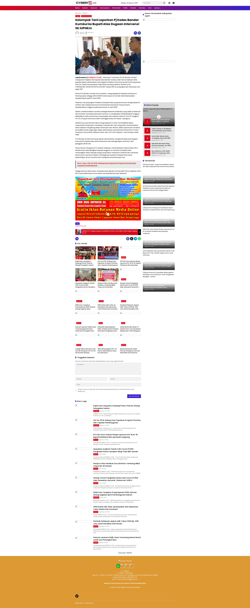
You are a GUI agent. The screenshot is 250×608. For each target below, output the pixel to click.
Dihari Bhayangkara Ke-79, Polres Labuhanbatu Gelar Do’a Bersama (107, 351)
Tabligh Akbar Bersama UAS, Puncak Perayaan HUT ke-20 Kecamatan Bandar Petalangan (85, 351)
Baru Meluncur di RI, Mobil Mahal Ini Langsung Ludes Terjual (161, 152)
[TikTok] (76, 596)
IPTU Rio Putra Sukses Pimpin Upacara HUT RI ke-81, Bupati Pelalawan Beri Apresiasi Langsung (130, 263)
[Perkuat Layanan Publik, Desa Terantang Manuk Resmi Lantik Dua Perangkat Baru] (85, 318)
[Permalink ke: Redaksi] (77, 33)
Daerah (78, 16)
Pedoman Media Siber (138, 583)
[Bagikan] (139, 33)
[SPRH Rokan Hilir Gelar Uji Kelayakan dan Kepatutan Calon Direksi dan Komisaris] (108, 296)
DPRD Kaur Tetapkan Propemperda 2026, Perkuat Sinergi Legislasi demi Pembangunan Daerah (85, 307)
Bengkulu (79, 257)
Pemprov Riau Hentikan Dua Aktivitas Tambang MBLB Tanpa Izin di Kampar (107, 285)
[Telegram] (135, 238)
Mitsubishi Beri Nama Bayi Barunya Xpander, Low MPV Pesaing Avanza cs (161, 145)
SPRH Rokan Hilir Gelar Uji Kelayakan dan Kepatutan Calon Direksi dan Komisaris (107, 307)
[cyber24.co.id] (86, 3)
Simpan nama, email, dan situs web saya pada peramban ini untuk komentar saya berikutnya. (106, 390)
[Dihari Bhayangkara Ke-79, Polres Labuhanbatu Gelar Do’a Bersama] (108, 340)
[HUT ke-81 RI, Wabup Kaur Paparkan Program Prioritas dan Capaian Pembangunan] (108, 252)
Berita (100, 323)
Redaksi (82, 32)
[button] (164, 3)
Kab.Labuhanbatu (86, 16)
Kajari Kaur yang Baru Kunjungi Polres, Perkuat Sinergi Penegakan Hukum (84, 263)
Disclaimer (125, 583)
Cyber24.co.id (80, 226)
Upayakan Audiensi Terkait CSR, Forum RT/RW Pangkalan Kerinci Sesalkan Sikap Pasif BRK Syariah (85, 285)
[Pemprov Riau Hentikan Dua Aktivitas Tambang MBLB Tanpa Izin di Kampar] (108, 274)
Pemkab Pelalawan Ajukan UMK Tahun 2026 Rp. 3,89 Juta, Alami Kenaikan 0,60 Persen (129, 307)
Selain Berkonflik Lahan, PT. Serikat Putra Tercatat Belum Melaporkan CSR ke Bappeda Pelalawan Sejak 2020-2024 (130, 329)
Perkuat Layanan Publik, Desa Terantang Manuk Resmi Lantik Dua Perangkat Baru (85, 329)
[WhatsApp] (139, 238)
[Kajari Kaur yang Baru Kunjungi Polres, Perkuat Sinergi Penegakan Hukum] (85, 252)
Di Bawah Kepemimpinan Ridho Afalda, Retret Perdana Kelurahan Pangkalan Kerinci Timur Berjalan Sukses (108, 329)
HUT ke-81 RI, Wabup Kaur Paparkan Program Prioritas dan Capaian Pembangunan (108, 263)
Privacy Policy (116, 583)
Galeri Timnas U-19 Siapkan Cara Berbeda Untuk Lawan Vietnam (161, 130)
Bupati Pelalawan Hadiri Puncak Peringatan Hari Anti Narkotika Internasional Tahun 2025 (130, 351)
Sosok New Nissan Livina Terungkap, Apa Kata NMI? (161, 137)
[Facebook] (127, 238)
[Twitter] (131, 238)
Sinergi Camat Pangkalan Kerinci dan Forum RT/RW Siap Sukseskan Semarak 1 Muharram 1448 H (129, 285)
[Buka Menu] (173, 3)
